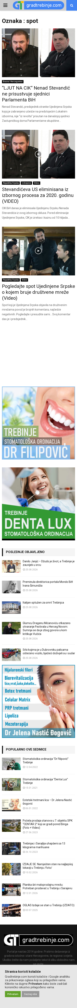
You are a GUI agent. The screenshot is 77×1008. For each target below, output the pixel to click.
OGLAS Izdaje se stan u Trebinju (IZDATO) (48, 905)
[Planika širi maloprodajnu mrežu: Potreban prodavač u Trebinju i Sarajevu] (11, 890)
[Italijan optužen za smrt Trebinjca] (11, 607)
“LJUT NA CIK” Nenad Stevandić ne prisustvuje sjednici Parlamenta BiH (36, 94)
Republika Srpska (11, 183)
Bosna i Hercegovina (13, 81)
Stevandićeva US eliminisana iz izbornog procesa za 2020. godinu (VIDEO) (38, 195)
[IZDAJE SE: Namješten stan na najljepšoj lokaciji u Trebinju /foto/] (11, 869)
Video (36, 183)
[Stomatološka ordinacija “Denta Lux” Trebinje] (11, 784)
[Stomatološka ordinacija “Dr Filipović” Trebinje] (11, 764)
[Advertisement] (38, 353)
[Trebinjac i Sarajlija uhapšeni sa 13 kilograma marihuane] (11, 848)
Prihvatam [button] (12, 994)
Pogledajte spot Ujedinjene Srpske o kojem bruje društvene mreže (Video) (38, 292)
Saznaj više (30, 994)
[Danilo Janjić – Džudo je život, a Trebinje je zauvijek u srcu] (11, 566)
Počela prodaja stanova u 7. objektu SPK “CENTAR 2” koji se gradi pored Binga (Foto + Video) (47, 824)
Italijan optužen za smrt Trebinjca (43, 602)
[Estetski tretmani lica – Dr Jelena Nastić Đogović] (11, 805)
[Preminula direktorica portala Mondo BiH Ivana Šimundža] (11, 587)
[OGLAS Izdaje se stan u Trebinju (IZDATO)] (11, 910)
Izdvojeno (26, 183)
